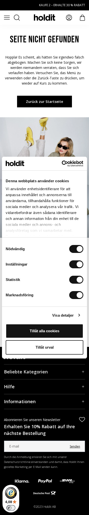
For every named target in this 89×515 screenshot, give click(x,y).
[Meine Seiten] (69, 18)
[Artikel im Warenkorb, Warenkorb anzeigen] (82, 18)
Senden (75, 446)
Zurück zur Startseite (44, 101)
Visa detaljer (63, 315)
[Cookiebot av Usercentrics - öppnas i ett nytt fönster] (62, 163)
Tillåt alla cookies (44, 331)
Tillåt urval (45, 347)
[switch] (76, 264)
